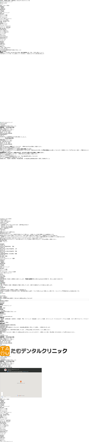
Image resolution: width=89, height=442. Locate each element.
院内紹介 (2, 280)
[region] (44, 27)
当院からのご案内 (4, 322)
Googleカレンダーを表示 (5, 218)
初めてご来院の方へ (4, 228)
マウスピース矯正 (8, 146)
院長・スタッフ (3, 241)
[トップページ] (34, 355)
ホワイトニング (3, 153)
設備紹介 (2, 281)
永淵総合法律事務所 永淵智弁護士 (8, 324)
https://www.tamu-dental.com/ (6, 316)
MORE (1, 274)
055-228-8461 (3, 314)
